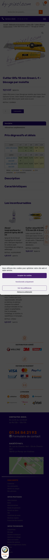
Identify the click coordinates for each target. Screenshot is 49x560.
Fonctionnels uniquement (25, 282)
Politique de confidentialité (24, 292)
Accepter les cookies (25, 275)
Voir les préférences (24, 288)
